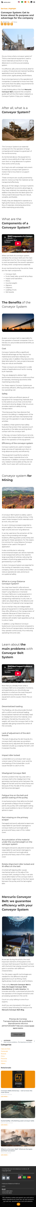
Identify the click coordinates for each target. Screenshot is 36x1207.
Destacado (4, 1051)
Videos (3, 1063)
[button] (2, 24)
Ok (18, 1204)
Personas (4, 1058)
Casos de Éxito (5, 1049)
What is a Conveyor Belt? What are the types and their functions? (16, 1150)
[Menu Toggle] (34, 2)
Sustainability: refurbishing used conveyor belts (17, 1121)
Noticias (3, 1054)
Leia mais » (4, 1096)
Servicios (4, 1061)
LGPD (3, 1186)
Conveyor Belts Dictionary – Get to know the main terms (16, 1091)
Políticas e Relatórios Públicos (11, 1183)
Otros (3, 1056)
